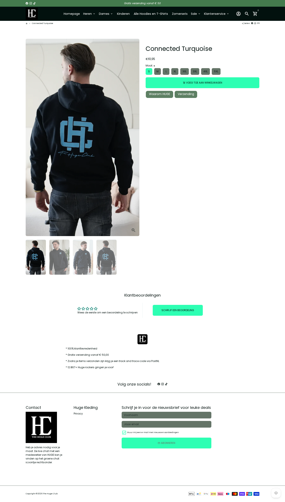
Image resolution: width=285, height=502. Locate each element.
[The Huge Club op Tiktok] (34, 3)
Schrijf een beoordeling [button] (177, 310)
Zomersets (180, 14)
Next (134, 137)
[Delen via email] (258, 23)
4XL (205, 71)
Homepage (72, 14)
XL (175, 71)
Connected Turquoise (42, 23)
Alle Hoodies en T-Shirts (151, 14)
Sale (196, 14)
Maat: (150, 65)
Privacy (78, 413)
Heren (89, 14)
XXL (185, 71)
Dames (106, 14)
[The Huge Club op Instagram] (30, 3)
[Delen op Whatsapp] (255, 23)
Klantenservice (216, 14)
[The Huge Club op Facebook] (27, 3)
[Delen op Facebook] (252, 23)
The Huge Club (50, 493)
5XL (216, 71)
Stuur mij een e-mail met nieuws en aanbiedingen (153, 432)
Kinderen (123, 14)
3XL (195, 71)
